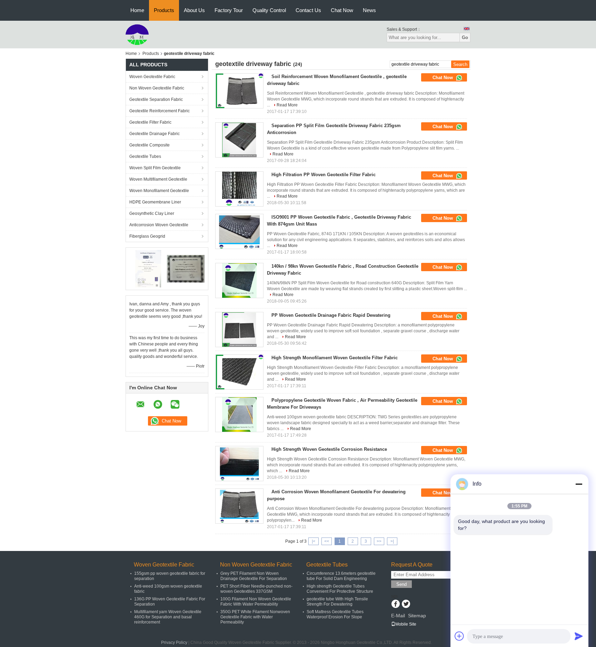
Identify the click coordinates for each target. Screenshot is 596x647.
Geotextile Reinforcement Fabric (159, 110)
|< (313, 541)
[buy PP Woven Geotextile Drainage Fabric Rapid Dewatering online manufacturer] (239, 329)
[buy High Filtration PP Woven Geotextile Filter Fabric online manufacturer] (239, 189)
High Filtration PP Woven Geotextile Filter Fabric (323, 174)
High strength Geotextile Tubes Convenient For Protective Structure (340, 589)
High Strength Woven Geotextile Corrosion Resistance (329, 449)
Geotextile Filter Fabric (150, 122)
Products (164, 10)
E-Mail (398, 615)
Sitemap (417, 615)
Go (465, 37)
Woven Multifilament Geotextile (158, 179)
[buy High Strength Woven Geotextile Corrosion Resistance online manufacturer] (239, 463)
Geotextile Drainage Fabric (154, 133)
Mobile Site (405, 624)
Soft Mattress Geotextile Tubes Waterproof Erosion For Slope (335, 614)
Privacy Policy (174, 642)
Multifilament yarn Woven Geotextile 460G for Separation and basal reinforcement (167, 617)
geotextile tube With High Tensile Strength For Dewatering (337, 602)
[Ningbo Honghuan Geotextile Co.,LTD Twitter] (405, 604)
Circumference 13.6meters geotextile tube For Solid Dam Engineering (341, 576)
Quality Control (269, 10)
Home (137, 10)
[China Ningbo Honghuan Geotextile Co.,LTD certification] (148, 268)
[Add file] (459, 636)
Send (401, 584)
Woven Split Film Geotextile (155, 167)
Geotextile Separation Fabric (156, 99)
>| (392, 541)
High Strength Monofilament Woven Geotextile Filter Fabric (334, 357)
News (369, 10)
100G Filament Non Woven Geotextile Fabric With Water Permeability (255, 602)
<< (326, 541)
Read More (287, 105)
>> (379, 541)
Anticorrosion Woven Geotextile (158, 224)
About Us (194, 10)
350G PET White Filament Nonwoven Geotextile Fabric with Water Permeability (255, 617)
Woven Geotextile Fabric (152, 76)
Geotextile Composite (149, 145)
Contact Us (308, 10)
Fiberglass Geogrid (147, 236)
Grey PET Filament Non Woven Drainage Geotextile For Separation (253, 576)
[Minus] (579, 484)
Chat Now (342, 10)
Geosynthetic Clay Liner (151, 213)
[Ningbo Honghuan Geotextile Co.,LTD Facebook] (395, 604)
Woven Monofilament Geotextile (159, 190)
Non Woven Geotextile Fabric (156, 88)
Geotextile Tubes (145, 156)
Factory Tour (229, 10)
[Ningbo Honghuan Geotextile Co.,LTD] (137, 34)
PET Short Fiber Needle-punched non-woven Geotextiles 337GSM (256, 589)
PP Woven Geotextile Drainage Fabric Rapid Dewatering (330, 315)
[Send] (578, 636)
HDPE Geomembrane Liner (155, 202)
